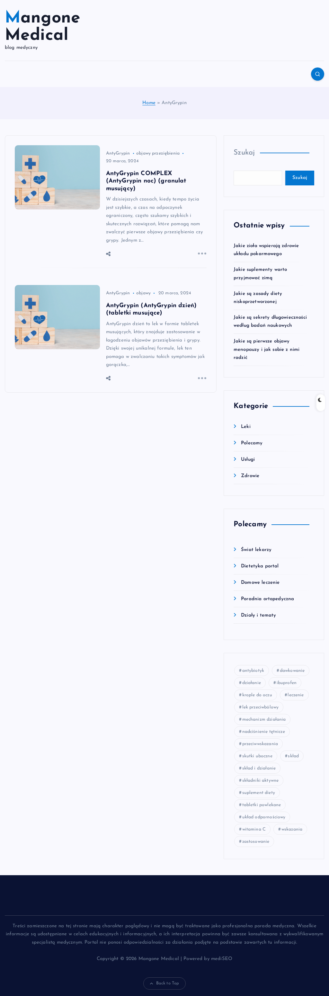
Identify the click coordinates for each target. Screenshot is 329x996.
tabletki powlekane (261, 805)
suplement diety (258, 792)
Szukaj (244, 152)
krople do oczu (257, 695)
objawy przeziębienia (158, 153)
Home (149, 103)
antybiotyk (253, 670)
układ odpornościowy (264, 817)
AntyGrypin (118, 153)
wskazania (291, 829)
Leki (246, 426)
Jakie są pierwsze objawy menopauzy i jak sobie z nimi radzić (266, 349)
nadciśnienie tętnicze (263, 731)
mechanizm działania (264, 719)
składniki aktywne (260, 780)
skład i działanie (259, 768)
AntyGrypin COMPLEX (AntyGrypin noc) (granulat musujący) (146, 181)
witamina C (254, 829)
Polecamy (251, 443)
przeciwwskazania (260, 744)
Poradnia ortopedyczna (267, 599)
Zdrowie (250, 476)
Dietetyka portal (260, 566)
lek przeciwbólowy (260, 707)
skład (293, 756)
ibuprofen (287, 682)
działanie (251, 682)
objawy (143, 293)
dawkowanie (292, 670)
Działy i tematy (258, 615)
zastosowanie (256, 841)
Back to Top (167, 983)
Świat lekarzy (256, 549)
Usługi (248, 459)
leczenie (296, 695)
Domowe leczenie (260, 582)
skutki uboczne (257, 756)
